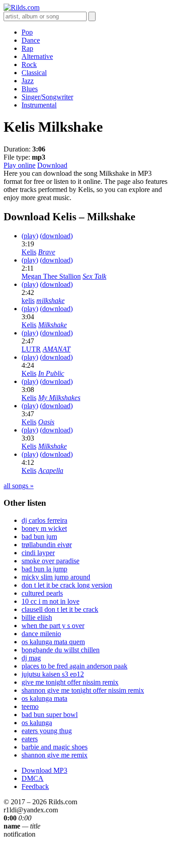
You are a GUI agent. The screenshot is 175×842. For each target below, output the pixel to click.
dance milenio (41, 633)
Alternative (37, 56)
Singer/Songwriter (47, 97)
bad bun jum (39, 536)
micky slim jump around (56, 577)
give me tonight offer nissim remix (70, 682)
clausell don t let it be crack (60, 609)
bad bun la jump (44, 569)
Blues (30, 89)
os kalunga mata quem (53, 642)
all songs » (19, 486)
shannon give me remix (55, 755)
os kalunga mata (44, 698)
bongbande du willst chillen (61, 650)
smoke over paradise (50, 561)
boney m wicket (44, 528)
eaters (30, 739)
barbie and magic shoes (55, 747)
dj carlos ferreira (44, 520)
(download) (56, 236)
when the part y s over (53, 625)
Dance (31, 40)
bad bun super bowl (50, 714)
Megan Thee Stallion (51, 276)
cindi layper (38, 553)
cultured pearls (42, 593)
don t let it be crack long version (67, 585)
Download (52, 165)
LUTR (31, 349)
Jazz (28, 81)
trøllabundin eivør (47, 544)
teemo (30, 706)
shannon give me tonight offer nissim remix (83, 690)
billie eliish (37, 617)
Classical (34, 72)
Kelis (29, 252)
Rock (29, 64)
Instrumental (39, 105)
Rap (27, 48)
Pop (27, 32)
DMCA (33, 778)
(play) (30, 236)
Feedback (35, 786)
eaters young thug (47, 731)
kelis (28, 300)
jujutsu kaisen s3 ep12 (53, 674)
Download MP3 (44, 770)
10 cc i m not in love (50, 601)
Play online (19, 165)
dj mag (31, 658)
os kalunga (37, 722)
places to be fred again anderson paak (74, 666)
